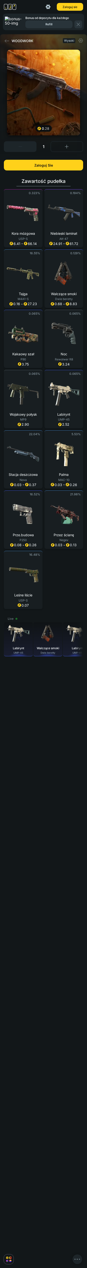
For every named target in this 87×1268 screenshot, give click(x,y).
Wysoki (69, 40)
